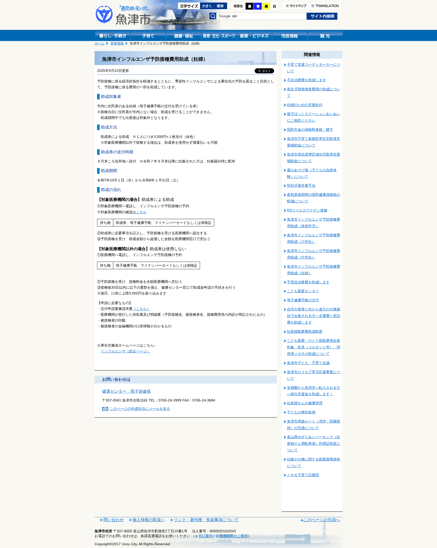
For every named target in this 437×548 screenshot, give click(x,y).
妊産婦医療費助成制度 (304, 331)
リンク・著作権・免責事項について (206, 520)
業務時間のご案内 (234, 536)
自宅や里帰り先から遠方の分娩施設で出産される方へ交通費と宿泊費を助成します (313, 315)
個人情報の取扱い (149, 520)
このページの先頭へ (321, 520)
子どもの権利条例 (301, 412)
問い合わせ (113, 520)
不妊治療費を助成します (306, 80)
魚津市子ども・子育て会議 (308, 363)
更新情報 (117, 43)
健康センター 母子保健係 (126, 391)
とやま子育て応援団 (303, 475)
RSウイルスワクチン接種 (307, 210)
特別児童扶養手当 (301, 185)
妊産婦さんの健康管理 (304, 403)
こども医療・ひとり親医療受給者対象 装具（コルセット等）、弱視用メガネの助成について (313, 347)
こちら (141, 212)
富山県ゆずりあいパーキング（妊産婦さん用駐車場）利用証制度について (313, 443)
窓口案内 (206, 536)
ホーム (99, 43)
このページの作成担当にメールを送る (140, 409)
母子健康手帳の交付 (303, 300)
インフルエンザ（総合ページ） (125, 351)
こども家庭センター (303, 291)
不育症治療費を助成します (308, 282)
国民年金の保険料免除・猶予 (310, 130)
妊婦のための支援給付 (304, 105)
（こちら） (141, 309)
